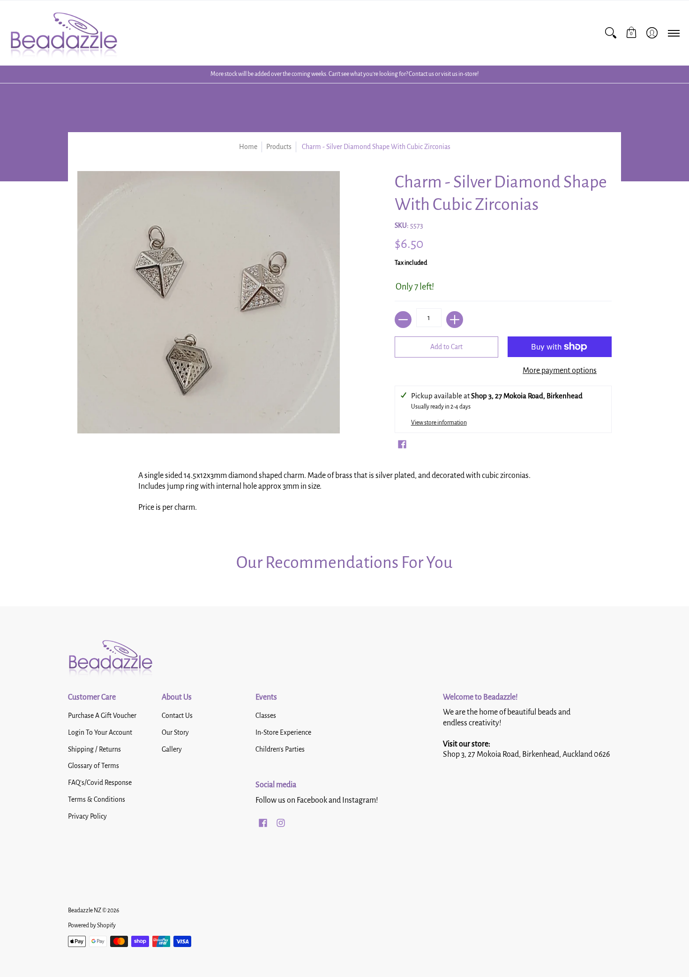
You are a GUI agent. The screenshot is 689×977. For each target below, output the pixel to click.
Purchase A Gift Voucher (102, 715)
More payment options (560, 370)
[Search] (610, 32)
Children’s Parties (280, 749)
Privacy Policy (87, 816)
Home (248, 146)
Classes (265, 715)
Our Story (175, 732)
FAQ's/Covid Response (100, 782)
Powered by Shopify (92, 925)
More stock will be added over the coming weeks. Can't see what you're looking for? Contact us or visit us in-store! (344, 74)
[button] (631, 32)
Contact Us (177, 715)
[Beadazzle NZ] (63, 32)
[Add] (454, 319)
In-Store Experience (283, 732)
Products (279, 146)
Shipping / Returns (94, 749)
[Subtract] (403, 319)
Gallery (172, 749)
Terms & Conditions (96, 799)
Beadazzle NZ (84, 910)
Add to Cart (446, 347)
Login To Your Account (100, 732)
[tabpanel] (344, 494)
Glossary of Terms (93, 765)
